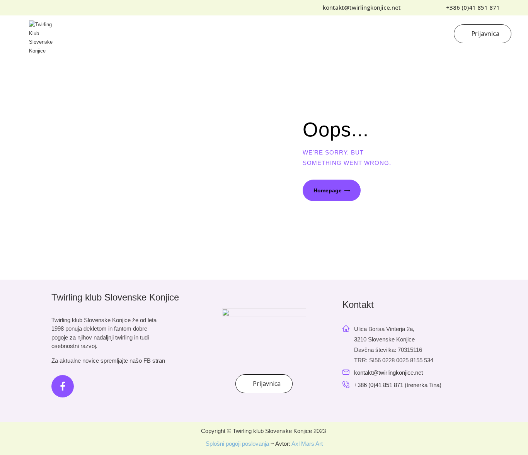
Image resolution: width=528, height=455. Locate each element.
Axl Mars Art (307, 443)
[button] (469, 7)
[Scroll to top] (500, 428)
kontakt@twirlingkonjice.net (388, 372)
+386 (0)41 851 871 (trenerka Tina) (397, 385)
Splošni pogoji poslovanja (237, 443)
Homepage (327, 190)
